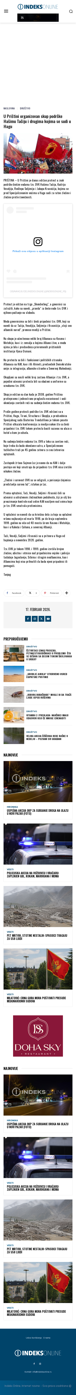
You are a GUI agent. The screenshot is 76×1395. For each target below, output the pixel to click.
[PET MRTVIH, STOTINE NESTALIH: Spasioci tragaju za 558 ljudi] (38, 906)
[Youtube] (48, 619)
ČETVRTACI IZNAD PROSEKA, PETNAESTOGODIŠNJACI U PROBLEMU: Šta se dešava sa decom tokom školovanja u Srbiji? (49, 655)
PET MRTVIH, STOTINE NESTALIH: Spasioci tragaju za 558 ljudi (37, 937)
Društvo (25, 108)
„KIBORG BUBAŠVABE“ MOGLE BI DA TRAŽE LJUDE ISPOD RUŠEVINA (49, 696)
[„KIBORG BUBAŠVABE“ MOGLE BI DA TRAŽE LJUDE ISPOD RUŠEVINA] (14, 694)
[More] (66, 593)
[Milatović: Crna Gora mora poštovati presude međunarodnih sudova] (38, 969)
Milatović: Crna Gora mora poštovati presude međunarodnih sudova (36, 999)
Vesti (10, 869)
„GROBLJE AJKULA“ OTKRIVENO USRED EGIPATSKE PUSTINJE (46, 675)
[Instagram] (35, 619)
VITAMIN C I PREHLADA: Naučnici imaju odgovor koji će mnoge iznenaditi (47, 716)
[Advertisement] (38, 62)
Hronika (12, 807)
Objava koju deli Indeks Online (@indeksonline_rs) (38, 291)
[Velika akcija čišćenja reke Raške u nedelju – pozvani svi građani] (14, 736)
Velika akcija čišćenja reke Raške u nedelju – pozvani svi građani (47, 737)
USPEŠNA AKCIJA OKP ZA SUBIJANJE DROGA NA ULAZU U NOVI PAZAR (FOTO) (37, 812)
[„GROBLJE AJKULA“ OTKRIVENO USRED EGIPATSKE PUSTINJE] (14, 674)
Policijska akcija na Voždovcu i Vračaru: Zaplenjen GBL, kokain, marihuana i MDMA (33, 874)
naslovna (9, 108)
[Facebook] (28, 619)
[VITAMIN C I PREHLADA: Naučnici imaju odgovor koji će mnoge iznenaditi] (14, 715)
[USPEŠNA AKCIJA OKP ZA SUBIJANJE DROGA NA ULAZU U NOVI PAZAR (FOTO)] (38, 781)
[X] (41, 619)
